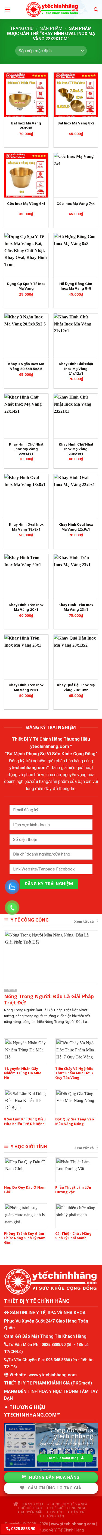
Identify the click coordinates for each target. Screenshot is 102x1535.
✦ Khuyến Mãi (29, 1512)
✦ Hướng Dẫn (51, 1516)
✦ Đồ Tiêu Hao (29, 1508)
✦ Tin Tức (55, 1512)
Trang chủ (21, 28)
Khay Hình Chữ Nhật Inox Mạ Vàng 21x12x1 (76, 368)
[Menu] (7, 9)
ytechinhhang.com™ (51, 746)
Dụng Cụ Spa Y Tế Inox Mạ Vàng (26, 286)
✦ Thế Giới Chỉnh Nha (65, 1508)
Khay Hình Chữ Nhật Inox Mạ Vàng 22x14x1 (26, 449)
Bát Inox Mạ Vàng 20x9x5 (26, 125)
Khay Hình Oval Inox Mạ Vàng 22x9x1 (75, 526)
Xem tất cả (84, 921)
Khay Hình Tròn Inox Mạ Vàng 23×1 (75, 607)
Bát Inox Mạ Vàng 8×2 (75, 123)
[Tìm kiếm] (96, 9)
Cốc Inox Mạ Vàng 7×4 (76, 203)
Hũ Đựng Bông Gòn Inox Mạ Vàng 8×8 (75, 286)
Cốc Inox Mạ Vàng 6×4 (26, 203)
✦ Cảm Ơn (76, 1512)
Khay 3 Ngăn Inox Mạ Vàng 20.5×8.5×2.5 (26, 366)
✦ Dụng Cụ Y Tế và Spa (67, 1504)
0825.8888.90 (54, 1344)
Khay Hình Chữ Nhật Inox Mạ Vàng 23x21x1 (76, 449)
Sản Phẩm (51, 28)
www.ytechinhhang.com (53, 1374)
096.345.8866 (58, 1360)
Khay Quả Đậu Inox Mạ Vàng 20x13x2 (76, 687)
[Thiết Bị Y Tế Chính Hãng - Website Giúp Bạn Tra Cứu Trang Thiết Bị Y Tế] (52, 9)
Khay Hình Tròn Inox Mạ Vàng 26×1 (26, 687)
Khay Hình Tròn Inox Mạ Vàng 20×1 (26, 607)
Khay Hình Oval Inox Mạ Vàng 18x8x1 (26, 526)
